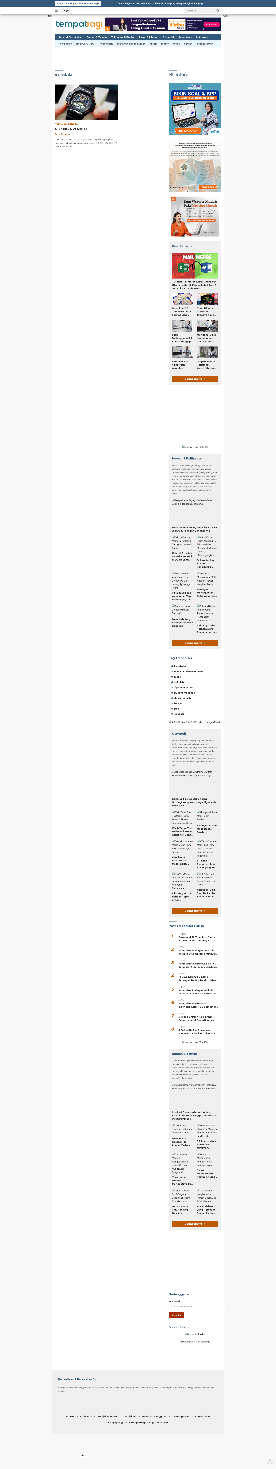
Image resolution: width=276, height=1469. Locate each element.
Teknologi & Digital (122, 37)
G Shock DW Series (71, 129)
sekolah (179, 682)
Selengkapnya (194, 379)
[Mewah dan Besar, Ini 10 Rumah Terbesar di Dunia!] (182, 1130)
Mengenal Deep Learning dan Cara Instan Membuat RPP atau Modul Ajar (206, 338)
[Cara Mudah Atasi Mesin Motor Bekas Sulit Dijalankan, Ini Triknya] (182, 847)
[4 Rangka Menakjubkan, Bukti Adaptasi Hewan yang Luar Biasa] (207, 579)
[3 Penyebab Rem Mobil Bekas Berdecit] (207, 816)
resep (153, 43)
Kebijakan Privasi (108, 1416)
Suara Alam (185, 37)
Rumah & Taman (97, 37)
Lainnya (201, 37)
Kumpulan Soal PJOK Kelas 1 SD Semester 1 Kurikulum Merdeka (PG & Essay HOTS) (197, 965)
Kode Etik (86, 1416)
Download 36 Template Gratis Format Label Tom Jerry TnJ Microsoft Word (182, 312)
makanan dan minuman (131, 43)
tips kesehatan (183, 687)
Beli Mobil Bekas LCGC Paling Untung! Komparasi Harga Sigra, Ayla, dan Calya (194, 802)
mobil (176, 43)
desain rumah (205, 43)
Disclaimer (130, 1416)
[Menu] (57, 10)
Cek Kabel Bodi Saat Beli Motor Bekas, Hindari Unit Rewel (206, 893)
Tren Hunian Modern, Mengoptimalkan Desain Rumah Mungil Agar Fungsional (182, 1181)
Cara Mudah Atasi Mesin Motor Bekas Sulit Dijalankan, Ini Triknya (182, 861)
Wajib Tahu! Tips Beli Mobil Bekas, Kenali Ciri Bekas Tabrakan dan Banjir (182, 832)
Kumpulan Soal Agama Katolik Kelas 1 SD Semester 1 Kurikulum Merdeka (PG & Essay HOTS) (198, 952)
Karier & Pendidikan (70, 37)
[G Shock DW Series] (86, 102)
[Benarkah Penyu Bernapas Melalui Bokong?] (182, 610)
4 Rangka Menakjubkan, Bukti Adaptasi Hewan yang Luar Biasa (206, 593)
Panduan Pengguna (154, 1416)
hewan (188, 43)
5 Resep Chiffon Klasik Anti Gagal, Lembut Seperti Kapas (196, 1018)
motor (165, 43)
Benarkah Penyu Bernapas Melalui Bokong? (182, 622)
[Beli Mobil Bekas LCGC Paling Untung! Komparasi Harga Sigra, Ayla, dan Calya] (195, 783)
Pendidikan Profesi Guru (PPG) (76, 43)
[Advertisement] (43, 62)
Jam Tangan (62, 134)
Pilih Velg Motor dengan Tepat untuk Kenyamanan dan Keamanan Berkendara (181, 897)
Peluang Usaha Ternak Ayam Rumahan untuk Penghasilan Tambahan (206, 629)
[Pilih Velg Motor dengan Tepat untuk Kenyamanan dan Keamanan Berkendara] (182, 881)
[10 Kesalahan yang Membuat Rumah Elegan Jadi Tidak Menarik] (207, 1196)
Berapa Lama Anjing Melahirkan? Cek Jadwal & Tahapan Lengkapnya (194, 529)
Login (66, 10)
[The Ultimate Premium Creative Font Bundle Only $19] (207, 299)
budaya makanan (184, 692)
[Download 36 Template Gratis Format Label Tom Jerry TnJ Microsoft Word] (182, 299)
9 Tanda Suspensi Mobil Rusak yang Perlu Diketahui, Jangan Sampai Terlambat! (207, 864)
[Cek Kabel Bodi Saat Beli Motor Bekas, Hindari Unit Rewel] (207, 879)
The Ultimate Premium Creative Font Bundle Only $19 (207, 312)
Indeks (70, 1416)
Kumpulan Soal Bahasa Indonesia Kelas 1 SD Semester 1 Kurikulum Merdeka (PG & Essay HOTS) (198, 1005)
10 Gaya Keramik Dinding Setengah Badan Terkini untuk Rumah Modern (197, 978)
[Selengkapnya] (216, 1381)
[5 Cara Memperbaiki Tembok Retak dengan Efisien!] (207, 1160)
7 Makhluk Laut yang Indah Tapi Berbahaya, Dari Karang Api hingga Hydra (182, 596)
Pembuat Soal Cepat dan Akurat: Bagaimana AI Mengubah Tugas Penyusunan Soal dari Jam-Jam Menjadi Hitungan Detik (181, 365)
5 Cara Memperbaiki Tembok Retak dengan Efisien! (206, 1174)
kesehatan (106, 43)
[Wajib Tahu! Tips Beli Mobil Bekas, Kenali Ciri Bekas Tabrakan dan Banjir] (182, 818)
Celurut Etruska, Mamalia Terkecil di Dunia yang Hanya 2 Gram (182, 556)
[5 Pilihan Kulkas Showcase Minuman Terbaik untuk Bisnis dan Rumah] (207, 1131)
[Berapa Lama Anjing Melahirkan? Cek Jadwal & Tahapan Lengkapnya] (195, 511)
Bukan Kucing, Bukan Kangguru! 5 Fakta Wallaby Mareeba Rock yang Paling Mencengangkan (207, 564)
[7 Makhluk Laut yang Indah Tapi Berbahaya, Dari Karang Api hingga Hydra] (182, 581)
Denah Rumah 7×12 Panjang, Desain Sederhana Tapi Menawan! (182, 1210)
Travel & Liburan (148, 37)
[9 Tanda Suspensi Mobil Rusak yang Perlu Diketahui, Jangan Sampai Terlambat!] (207, 849)
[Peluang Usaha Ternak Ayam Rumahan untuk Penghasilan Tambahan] (207, 613)
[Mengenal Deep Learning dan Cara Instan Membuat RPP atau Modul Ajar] (207, 326)
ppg (176, 708)
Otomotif (168, 37)
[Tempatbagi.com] (79, 24)
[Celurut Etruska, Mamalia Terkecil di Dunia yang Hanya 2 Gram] (182, 543)
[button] (218, 10)
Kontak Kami (202, 1416)
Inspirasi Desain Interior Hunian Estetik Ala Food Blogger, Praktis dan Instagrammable (194, 1115)
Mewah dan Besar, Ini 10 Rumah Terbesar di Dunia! (182, 1142)
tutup (50, 16)
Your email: (174, 1301)
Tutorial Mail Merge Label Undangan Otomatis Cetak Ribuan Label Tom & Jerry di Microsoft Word (194, 285)
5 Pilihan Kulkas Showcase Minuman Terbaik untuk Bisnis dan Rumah (196, 1032)
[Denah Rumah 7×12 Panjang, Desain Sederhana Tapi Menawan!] (182, 1196)
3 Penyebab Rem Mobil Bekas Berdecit (207, 829)
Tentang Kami (180, 1416)
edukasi (179, 714)
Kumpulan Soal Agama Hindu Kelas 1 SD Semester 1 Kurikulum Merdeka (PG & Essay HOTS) (198, 992)
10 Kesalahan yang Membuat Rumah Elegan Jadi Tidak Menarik (206, 1210)
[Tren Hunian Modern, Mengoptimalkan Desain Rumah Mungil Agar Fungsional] (182, 1163)
